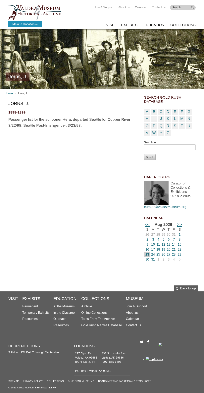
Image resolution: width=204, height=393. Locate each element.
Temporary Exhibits (35, 312)
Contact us (159, 7)
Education (153, 25)
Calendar (141, 7)
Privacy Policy (33, 381)
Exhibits (129, 25)
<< (147, 224)
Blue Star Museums (81, 381)
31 (174, 234)
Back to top (187, 288)
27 (153, 234)
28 (158, 234)
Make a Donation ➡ (25, 24)
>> (179, 224)
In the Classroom (65, 312)
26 (147, 234)
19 (163, 249)
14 (174, 244)
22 (179, 249)
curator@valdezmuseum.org (165, 207)
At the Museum (64, 306)
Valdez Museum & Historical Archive (34, 12)
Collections (183, 25)
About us (124, 7)
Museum (134, 298)
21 (174, 249)
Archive (86, 306)
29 (163, 234)
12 (163, 244)
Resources (30, 318)
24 (153, 254)
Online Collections (94, 312)
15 (179, 244)
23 (147, 254)
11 (158, 244)
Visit (110, 25)
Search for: (151, 142)
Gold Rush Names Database (101, 325)
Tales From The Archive (98, 318)
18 (158, 249)
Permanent (30, 306)
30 (168, 234)
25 (158, 254)
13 (168, 244)
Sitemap (13, 381)
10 (153, 244)
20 (168, 249)
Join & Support (103, 7)
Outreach (59, 318)
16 (147, 249)
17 (153, 249)
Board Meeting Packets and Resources (124, 381)
